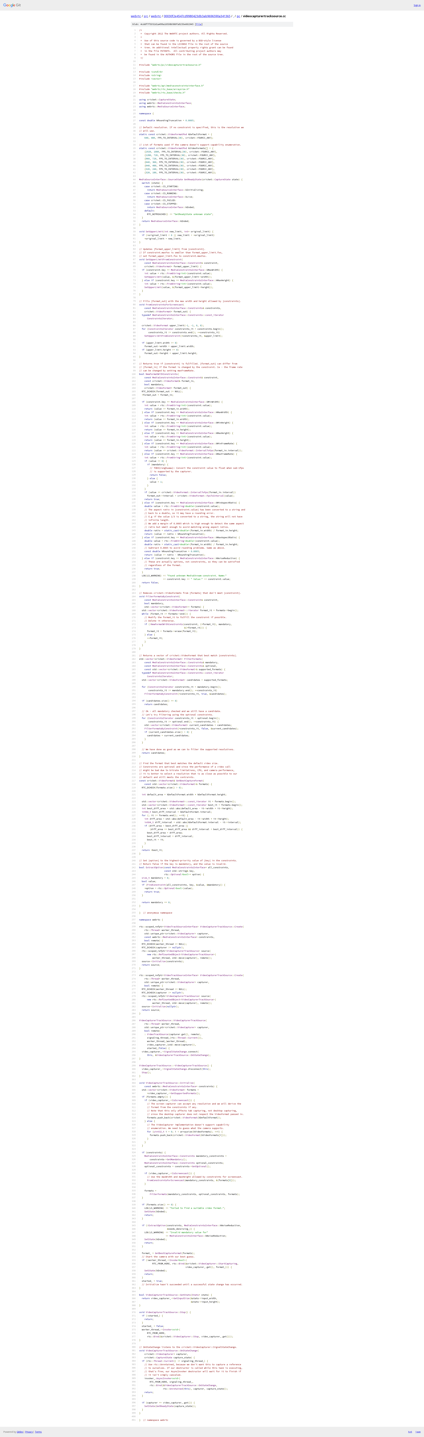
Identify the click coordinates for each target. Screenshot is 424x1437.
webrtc (136, 16)
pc (238, 16)
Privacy (29, 1431)
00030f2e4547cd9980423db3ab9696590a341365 (197, 16)
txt (410, 1431)
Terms (38, 1431)
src (146, 16)
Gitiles (20, 1431)
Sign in (417, 5)
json (418, 1431)
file (198, 24)
